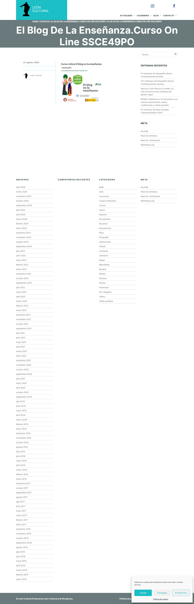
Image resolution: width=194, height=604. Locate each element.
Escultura (103, 223)
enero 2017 (21, 524)
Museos (102, 269)
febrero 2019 (22, 424)
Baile (101, 187)
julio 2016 (20, 552)
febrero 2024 (22, 223)
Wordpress (67, 598)
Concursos (104, 196)
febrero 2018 (22, 474)
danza (102, 210)
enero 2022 (21, 310)
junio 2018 (21, 456)
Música (102, 274)
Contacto (168, 15)
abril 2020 (20, 387)
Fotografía (104, 237)
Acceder (145, 131)
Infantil (102, 246)
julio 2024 (20, 210)
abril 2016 (20, 565)
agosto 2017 (22, 497)
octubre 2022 (22, 278)
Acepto (143, 593)
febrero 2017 (22, 520)
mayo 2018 (21, 460)
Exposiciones (105, 228)
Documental (104, 219)
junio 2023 (21, 255)
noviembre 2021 (23, 319)
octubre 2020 (22, 369)
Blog (156, 15)
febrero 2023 (22, 264)
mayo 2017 (21, 511)
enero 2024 (21, 228)
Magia (102, 260)
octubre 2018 (22, 442)
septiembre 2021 (24, 328)
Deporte (103, 214)
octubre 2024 (22, 201)
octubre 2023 (22, 242)
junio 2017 (20, 506)
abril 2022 (20, 296)
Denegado (162, 593)
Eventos (45, 21)
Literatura (103, 255)
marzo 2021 (21, 351)
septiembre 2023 (24, 246)
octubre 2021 (22, 324)
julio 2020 (20, 378)
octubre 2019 (22, 392)
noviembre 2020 (23, 365)
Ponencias (104, 287)
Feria (101, 232)
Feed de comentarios (150, 140)
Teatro (102, 296)
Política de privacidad (130, 598)
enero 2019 (21, 429)
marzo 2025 (21, 191)
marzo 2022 (21, 301)
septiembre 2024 (24, 205)
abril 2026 (20, 187)
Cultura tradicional (107, 201)
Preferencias (181, 593)
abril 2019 (20, 415)
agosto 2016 (22, 547)
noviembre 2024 (23, 196)
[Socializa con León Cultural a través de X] (161, 4)
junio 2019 (21, 406)
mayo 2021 (21, 342)
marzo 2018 (21, 470)
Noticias (103, 278)
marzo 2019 (21, 419)
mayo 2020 (21, 383)
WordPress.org (147, 145)
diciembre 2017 (23, 483)
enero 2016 (21, 579)
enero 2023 (21, 269)
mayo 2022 (21, 292)
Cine (101, 191)
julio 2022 (20, 287)
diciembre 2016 (23, 529)
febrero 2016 (22, 574)
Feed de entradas (149, 135)
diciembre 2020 (23, 360)
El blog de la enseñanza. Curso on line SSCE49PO (78, 21)
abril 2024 (20, 214)
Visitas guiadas (106, 301)
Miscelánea (104, 264)
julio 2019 (20, 401)
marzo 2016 (21, 570)
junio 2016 (21, 556)
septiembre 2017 (24, 492)
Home (35, 21)
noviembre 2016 (23, 533)
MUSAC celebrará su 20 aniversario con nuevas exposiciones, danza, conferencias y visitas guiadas (159, 102)
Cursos (102, 205)
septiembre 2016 (24, 542)
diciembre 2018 (23, 433)
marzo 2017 (21, 515)
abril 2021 (20, 346)
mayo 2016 (21, 561)
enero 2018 (21, 479)
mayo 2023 (21, 260)
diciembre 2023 (23, 232)
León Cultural (25, 598)
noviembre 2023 (23, 237)
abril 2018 (20, 465)
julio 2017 (20, 501)
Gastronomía (105, 242)
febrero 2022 (22, 305)
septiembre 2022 (24, 283)
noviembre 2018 (23, 438)
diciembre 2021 (23, 315)
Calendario (143, 15)
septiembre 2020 (24, 374)
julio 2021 (20, 333)
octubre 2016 (22, 538)
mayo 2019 (21, 410)
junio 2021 (20, 337)
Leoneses (103, 251)
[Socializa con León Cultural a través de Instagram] (151, 4)
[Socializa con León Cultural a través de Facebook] (172, 4)
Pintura (102, 283)
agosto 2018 (22, 447)
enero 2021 (21, 356)
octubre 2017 (22, 488)
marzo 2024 (21, 219)
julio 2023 (20, 251)
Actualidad (126, 15)
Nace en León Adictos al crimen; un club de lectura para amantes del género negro (157, 91)
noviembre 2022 (23, 274)
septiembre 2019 (24, 397)
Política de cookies (160, 599)
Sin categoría (105, 292)
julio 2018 (20, 451)
